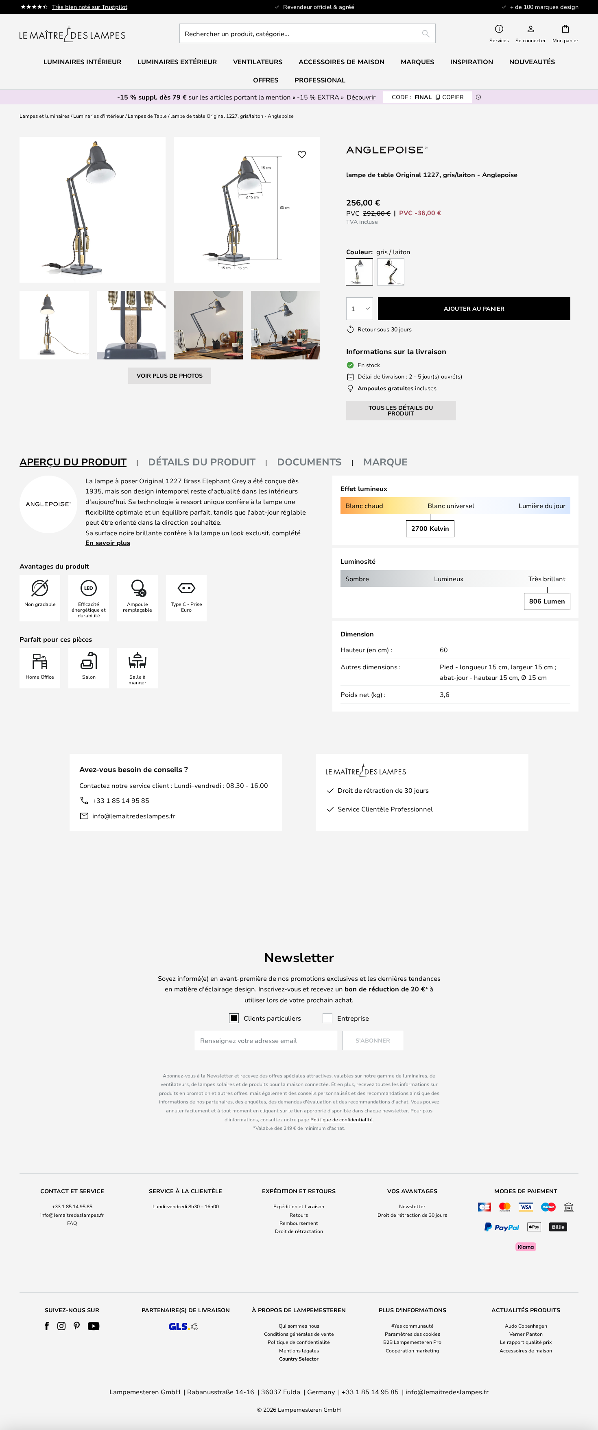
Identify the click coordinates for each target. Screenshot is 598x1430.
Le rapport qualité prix (526, 1342)
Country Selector (299, 1358)
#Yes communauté (412, 1325)
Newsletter (412, 1206)
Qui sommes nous (299, 1325)
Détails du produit (201, 461)
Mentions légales (299, 1350)
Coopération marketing (412, 1350)
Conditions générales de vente (299, 1333)
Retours (299, 1214)
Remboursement (298, 1223)
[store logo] (72, 33)
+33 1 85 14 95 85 (120, 800)
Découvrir (361, 97)
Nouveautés (532, 61)
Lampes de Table (147, 115)
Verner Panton (526, 1333)
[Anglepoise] (387, 150)
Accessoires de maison (526, 1350)
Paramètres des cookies (412, 1333)
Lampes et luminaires (45, 115)
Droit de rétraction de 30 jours (412, 1214)
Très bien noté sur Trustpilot (89, 7)
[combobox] (307, 33)
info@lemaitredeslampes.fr (133, 815)
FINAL (428, 97)
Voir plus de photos (170, 375)
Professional (320, 80)
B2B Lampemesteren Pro (412, 1342)
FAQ (72, 1223)
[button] (54, 325)
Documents (309, 461)
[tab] (79, 462)
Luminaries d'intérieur (98, 115)
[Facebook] (47, 1326)
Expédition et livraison (298, 1206)
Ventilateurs (257, 61)
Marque (385, 461)
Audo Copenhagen (526, 1325)
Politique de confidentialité (341, 1119)
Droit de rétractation (299, 1231)
